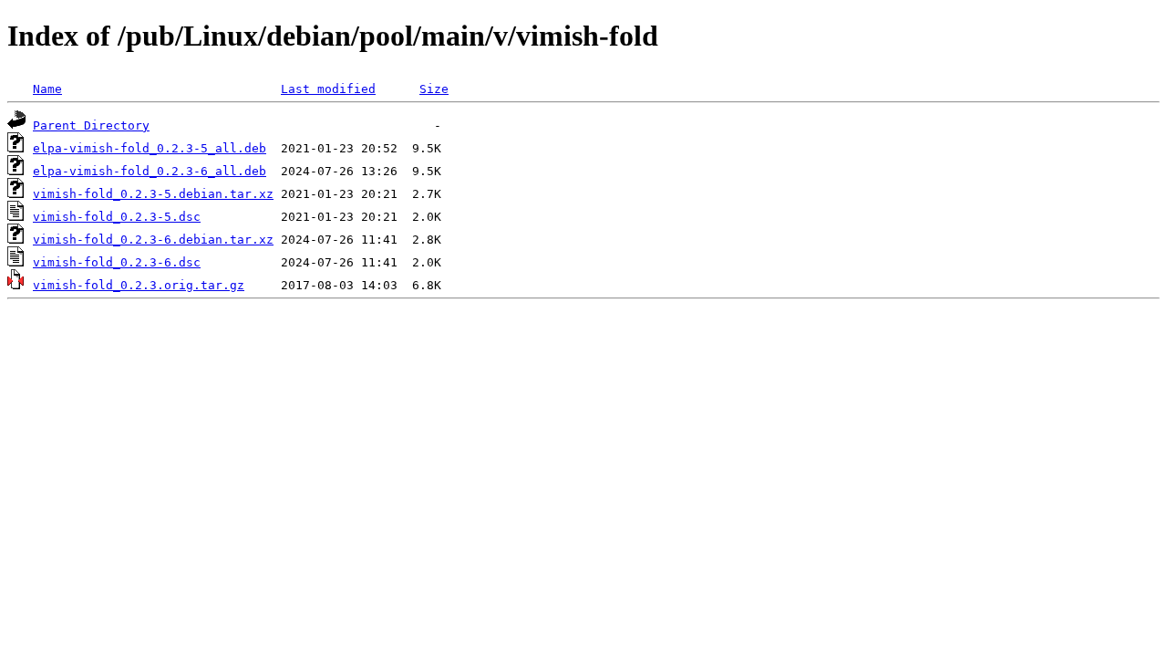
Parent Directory (91, 125)
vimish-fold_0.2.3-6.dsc (117, 262)
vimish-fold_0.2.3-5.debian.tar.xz (153, 194)
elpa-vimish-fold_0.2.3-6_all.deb (149, 171)
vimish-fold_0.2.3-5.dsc (117, 217)
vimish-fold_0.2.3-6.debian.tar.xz (153, 239)
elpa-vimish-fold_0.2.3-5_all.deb (149, 148)
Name (47, 89)
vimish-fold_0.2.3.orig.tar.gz (138, 285)
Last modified (328, 89)
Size (434, 89)
